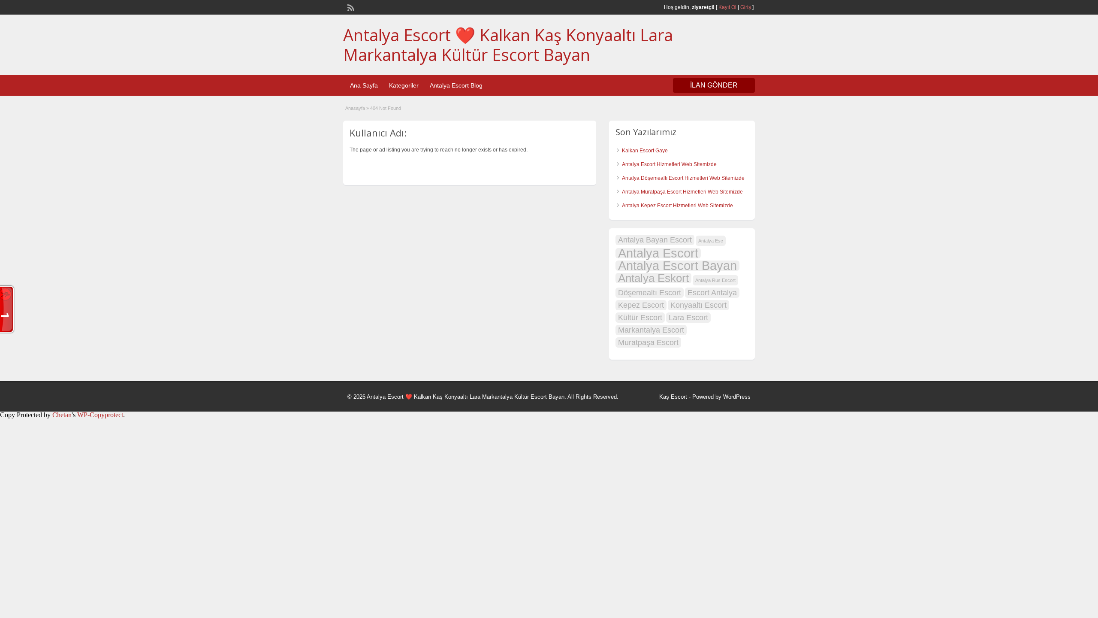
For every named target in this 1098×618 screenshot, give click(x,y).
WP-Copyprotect (100, 414)
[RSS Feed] (350, 6)
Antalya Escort (658, 253)
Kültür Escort (640, 317)
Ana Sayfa (364, 85)
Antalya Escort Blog (456, 85)
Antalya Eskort (653, 278)
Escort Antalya (712, 292)
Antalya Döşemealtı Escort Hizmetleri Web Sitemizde (683, 178)
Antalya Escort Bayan (677, 266)
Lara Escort (688, 317)
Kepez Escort (641, 305)
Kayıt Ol (727, 7)
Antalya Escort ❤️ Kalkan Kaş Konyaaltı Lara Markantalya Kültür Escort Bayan (508, 45)
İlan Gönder (714, 85)
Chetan (62, 414)
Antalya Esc (710, 240)
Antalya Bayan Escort (655, 240)
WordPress (737, 397)
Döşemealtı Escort (649, 292)
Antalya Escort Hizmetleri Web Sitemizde (669, 164)
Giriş (745, 7)
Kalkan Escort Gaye (645, 151)
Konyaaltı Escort (698, 305)
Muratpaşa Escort (648, 342)
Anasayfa (355, 108)
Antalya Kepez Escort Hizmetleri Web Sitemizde (677, 206)
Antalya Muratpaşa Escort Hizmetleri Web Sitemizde (682, 192)
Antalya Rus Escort (715, 280)
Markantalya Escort (651, 330)
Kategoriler (404, 85)
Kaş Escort (673, 397)
